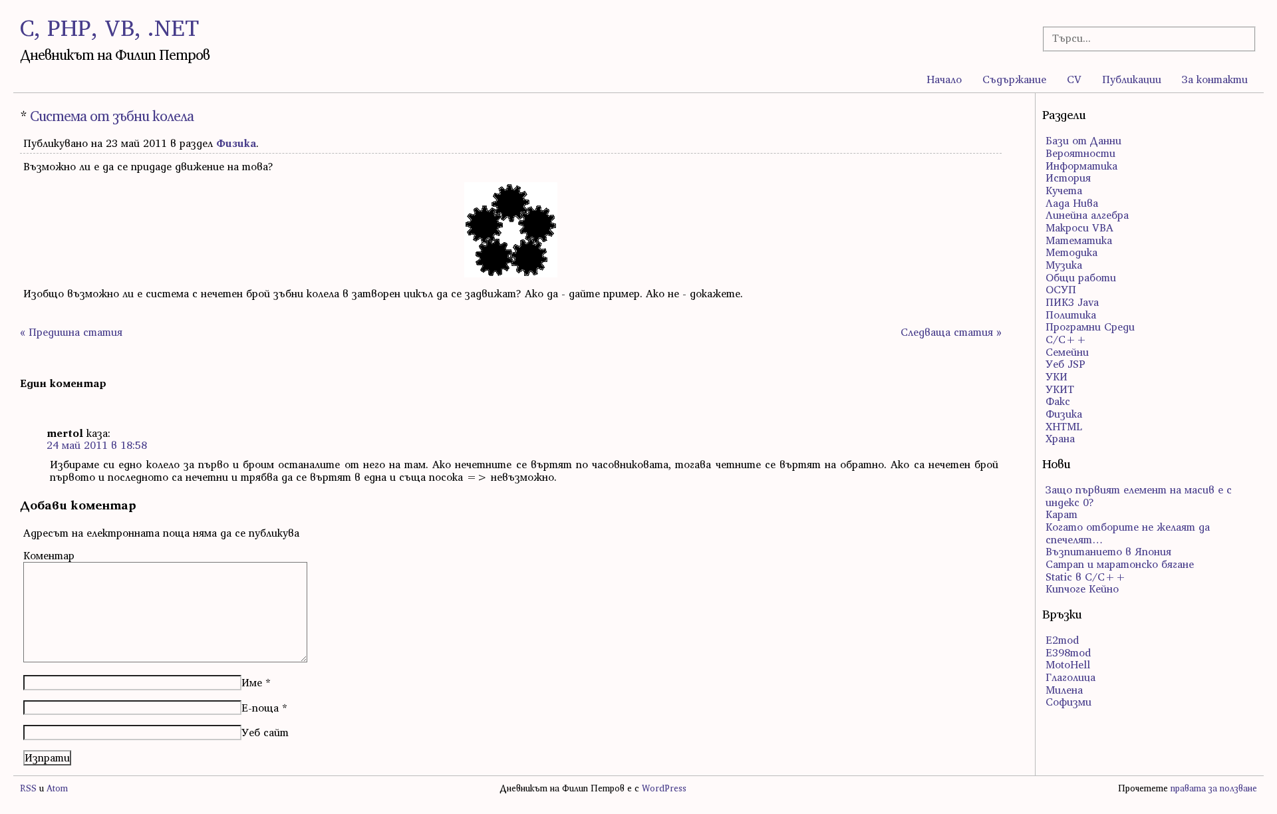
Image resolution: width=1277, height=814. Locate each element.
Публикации (1131, 79)
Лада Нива (1072, 202)
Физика (236, 143)
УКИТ (1060, 389)
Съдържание (1014, 79)
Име (251, 682)
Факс (1058, 401)
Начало (944, 79)
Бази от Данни (1083, 140)
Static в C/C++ (1086, 576)
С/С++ (1066, 339)
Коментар (48, 555)
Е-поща (260, 707)
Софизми (1068, 701)
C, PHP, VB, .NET (109, 27)
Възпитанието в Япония (1108, 551)
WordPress (664, 788)
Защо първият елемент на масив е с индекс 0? (1139, 496)
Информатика (1081, 165)
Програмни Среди (1090, 326)
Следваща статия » (951, 332)
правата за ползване (1214, 788)
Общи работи (1081, 277)
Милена (1064, 689)
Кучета (1064, 190)
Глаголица (1070, 677)
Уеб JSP (1065, 363)
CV (1074, 79)
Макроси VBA (1079, 227)
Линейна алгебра (1087, 214)
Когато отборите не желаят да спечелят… (1128, 533)
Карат (1061, 514)
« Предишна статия (71, 332)
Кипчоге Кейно (1082, 588)
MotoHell (1068, 664)
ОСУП (1061, 289)
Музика (1064, 264)
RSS (28, 788)
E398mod (1068, 652)
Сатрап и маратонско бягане (1120, 564)
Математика (1079, 240)
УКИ (1056, 376)
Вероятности (1080, 153)
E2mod (1062, 639)
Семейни (1067, 351)
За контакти (1215, 79)
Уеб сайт (265, 732)
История (1068, 177)
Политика (1071, 314)
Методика (1071, 252)
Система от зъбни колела (112, 116)
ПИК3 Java (1072, 302)
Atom (57, 788)
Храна (1060, 438)
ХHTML (1064, 426)
